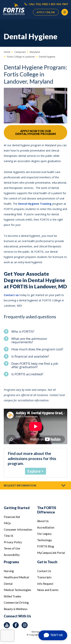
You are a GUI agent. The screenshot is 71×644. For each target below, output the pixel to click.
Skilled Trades (12, 596)
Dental (8, 583)
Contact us (12, 295)
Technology (44, 540)
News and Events (48, 590)
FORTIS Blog (45, 546)
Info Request (45, 583)
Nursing (9, 571)
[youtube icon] (7, 625)
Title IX (8, 535)
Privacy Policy (13, 542)
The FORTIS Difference (46, 510)
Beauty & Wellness (15, 609)
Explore (34, 471)
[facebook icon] (16, 625)
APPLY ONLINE (46, 12)
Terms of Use (12, 548)
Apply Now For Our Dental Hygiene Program (35, 132)
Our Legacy (44, 533)
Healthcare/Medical (16, 577)
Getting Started (17, 508)
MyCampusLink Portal (51, 552)
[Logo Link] (14, 9)
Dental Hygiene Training (34, 203)
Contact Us (44, 571)
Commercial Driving (16, 602)
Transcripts (44, 577)
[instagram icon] (25, 625)
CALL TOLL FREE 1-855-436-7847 (48, 4)
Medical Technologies (17, 590)
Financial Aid (12, 517)
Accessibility (12, 554)
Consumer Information (18, 529)
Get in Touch (47, 562)
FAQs (7, 523)
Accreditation (45, 527)
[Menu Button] (64, 12)
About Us (43, 521)
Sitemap (35, 631)
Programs (11, 562)
